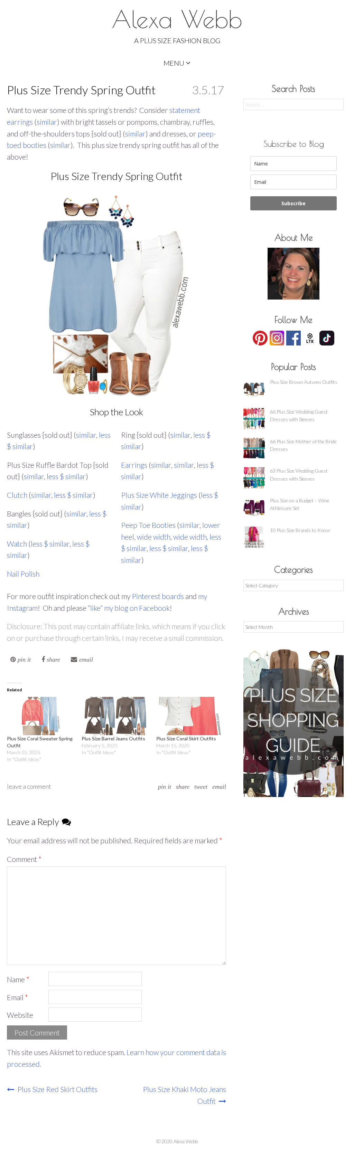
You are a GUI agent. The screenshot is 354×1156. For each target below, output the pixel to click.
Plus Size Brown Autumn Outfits (303, 382)
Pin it (164, 786)
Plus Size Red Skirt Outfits (56, 1089)
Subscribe (293, 203)
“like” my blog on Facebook (129, 608)
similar (47, 121)
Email (219, 786)
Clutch (18, 495)
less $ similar (66, 476)
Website (20, 1015)
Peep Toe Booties (148, 525)
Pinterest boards (158, 596)
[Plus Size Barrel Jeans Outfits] (115, 716)
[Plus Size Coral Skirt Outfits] (190, 716)
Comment (24, 859)
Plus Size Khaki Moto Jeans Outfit (184, 1095)
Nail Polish (23, 573)
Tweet (200, 786)
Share (182, 786)
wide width (153, 536)
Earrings (135, 465)
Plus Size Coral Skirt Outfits (186, 738)
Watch (17, 543)
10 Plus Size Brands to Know (300, 530)
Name (18, 979)
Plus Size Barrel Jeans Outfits (113, 738)
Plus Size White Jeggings (159, 495)
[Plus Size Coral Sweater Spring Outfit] (41, 716)
